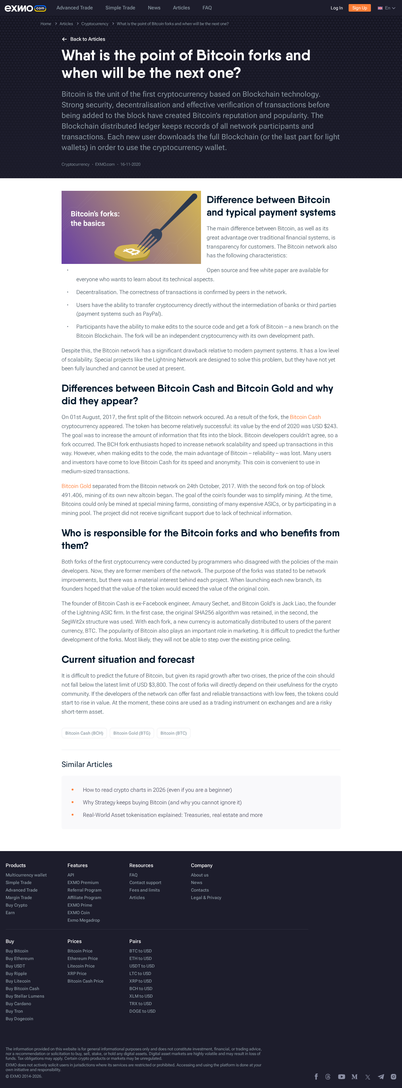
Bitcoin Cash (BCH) (84, 733)
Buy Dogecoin (19, 1018)
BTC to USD (140, 951)
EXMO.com (105, 164)
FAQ (207, 8)
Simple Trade (120, 8)
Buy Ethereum (20, 958)
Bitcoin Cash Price (86, 981)
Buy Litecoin (18, 981)
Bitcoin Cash (305, 417)
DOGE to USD (142, 1011)
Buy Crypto (16, 905)
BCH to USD (141, 988)
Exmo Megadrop (84, 920)
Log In (337, 7)
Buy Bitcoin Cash (22, 988)
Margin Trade (19, 897)
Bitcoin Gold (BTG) (131, 733)
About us (200, 875)
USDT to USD (142, 966)
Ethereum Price (83, 958)
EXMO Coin (79, 912)
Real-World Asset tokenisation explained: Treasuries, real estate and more (173, 815)
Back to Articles (87, 39)
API (71, 875)
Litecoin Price (81, 966)
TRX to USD (140, 1003)
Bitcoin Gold (76, 486)
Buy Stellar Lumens (25, 996)
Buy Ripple (16, 973)
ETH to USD (140, 958)
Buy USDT (15, 966)
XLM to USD (141, 996)
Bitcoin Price (80, 951)
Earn (10, 912)
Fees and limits (144, 890)
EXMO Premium (83, 882)
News (154, 8)
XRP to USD (140, 981)
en (387, 7)
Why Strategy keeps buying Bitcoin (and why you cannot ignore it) (162, 802)
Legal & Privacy (206, 897)
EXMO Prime (80, 905)
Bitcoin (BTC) (173, 733)
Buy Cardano (18, 1003)
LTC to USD (140, 973)
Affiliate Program (84, 897)
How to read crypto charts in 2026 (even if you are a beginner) (157, 789)
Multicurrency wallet (26, 875)
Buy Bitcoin (17, 951)
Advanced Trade (75, 8)
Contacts (200, 890)
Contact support (145, 882)
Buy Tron (14, 1011)
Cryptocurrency (76, 164)
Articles (181, 8)
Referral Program (84, 890)
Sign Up (359, 7)
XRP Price (77, 973)
